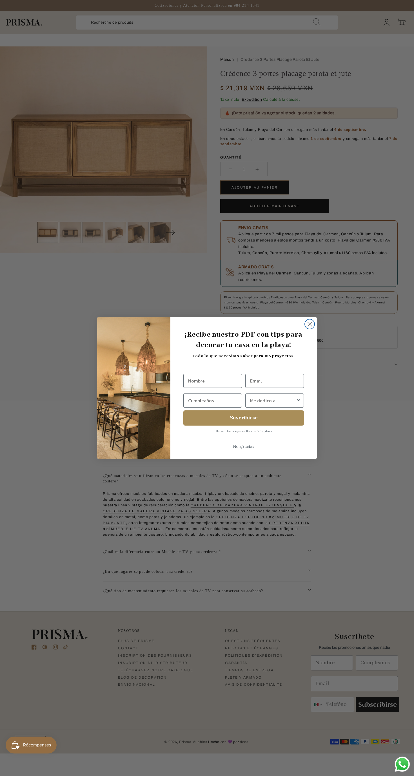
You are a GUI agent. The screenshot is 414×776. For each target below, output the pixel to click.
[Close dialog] (310, 324)
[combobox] (273, 400)
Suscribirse (244, 418)
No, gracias (243, 446)
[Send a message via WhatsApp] (402, 764)
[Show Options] (298, 400)
